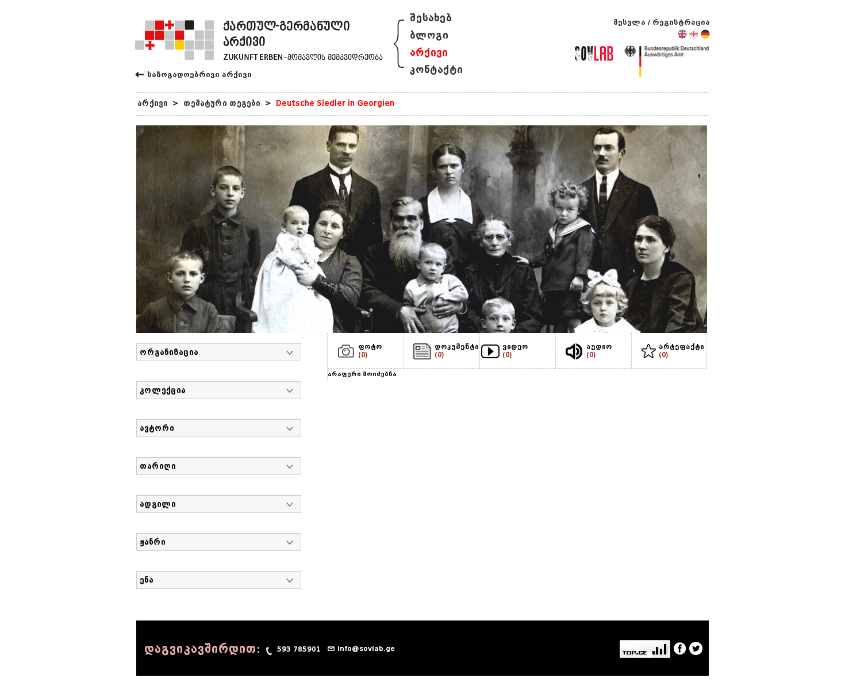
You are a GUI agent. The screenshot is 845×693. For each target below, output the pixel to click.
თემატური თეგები (221, 103)
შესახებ (431, 18)
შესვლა (629, 22)
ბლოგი (429, 35)
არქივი (429, 52)
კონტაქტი (436, 69)
